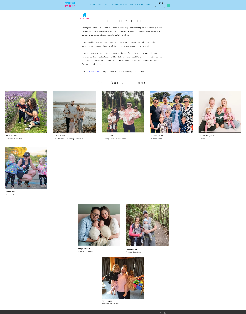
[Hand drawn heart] (161, 4)
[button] (168, 5)
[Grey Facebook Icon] (161, 312)
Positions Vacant (95, 71)
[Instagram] (165, 312)
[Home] (84, 15)
